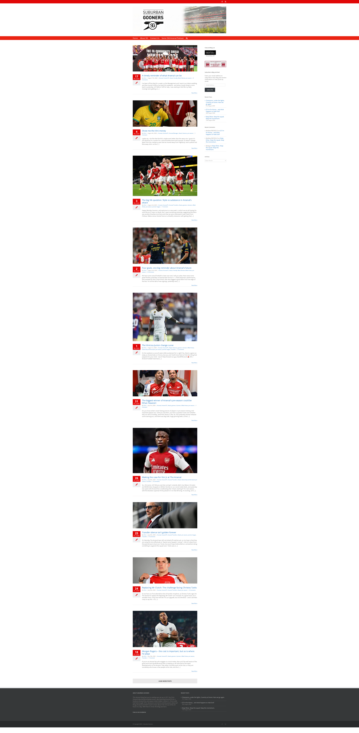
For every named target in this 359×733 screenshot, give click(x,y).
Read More (194, 93)
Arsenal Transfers (173, 205)
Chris (145, 78)
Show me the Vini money (154, 130)
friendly (175, 78)
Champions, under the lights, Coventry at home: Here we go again (215, 102)
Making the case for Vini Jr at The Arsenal (161, 477)
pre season (189, 78)
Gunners (190, 205)
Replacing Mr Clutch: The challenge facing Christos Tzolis (169, 587)
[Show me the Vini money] (165, 113)
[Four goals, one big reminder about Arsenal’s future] (165, 245)
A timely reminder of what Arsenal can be (162, 75)
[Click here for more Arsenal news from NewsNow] (210, 52)
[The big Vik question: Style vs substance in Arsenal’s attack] (165, 176)
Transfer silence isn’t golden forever (159, 532)
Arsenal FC (166, 78)
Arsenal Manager (173, 133)
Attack (171, 78)
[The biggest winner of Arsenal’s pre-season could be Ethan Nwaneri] (165, 383)
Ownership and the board (148, 349)
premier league (156, 207)
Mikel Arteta (188, 270)
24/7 (213, 55)
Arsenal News (209, 55)
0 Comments (156, 481)
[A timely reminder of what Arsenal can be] (165, 58)
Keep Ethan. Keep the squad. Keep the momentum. (215, 117)
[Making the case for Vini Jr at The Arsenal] (165, 450)
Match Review (181, 78)
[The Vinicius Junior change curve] (165, 317)
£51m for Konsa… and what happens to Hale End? (215, 110)
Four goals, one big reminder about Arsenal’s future (166, 267)
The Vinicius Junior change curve (157, 345)
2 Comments (150, 272)
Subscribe (210, 90)
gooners (185, 205)
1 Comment (165, 207)
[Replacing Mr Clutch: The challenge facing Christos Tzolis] (165, 570)
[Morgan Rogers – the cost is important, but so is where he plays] (165, 629)
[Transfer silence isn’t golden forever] (165, 515)
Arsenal (161, 78)
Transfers (173, 349)
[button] (187, 38)
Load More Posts (165, 681)
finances (184, 133)
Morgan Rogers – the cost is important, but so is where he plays (168, 652)
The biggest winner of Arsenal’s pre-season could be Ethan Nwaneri (167, 401)
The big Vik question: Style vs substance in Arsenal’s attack (166, 201)
